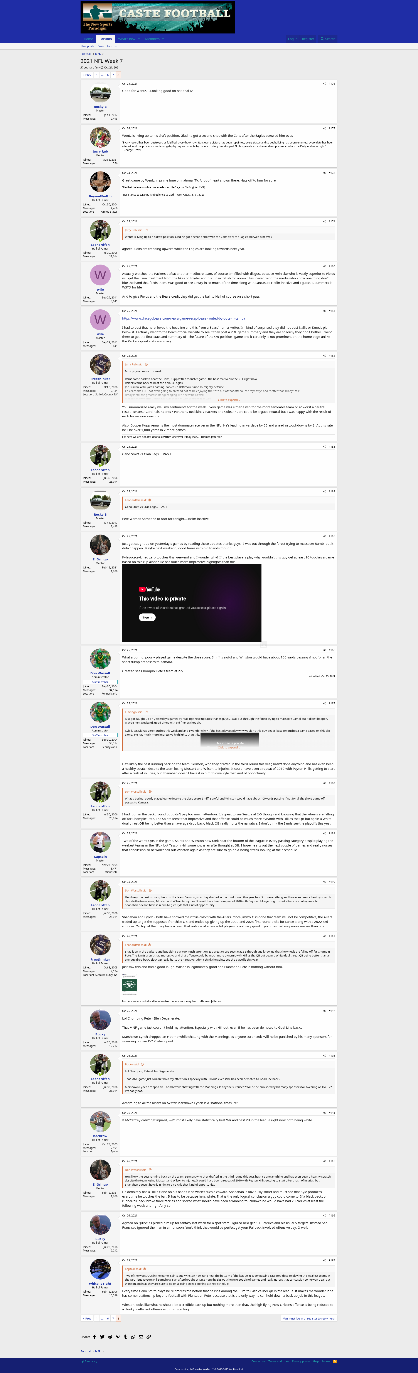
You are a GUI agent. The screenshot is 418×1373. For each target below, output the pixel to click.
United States (109, 211)
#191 (332, 936)
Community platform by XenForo (209, 1369)
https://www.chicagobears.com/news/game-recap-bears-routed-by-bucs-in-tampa (183, 318)
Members (152, 39)
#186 (332, 650)
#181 (332, 311)
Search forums (107, 46)
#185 (332, 536)
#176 (332, 83)
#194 (332, 1113)
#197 (332, 1260)
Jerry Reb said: (134, 230)
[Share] (324, 83)
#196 (332, 1215)
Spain (114, 1151)
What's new (126, 39)
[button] (139, 39)
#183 (332, 446)
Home (88, 39)
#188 (332, 783)
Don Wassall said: (136, 791)
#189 (332, 833)
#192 (332, 1011)
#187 (332, 703)
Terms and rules (278, 1361)
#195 (332, 1161)
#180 (332, 266)
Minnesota (111, 872)
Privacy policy (301, 1361)
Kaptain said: (133, 1269)
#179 (332, 221)
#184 (332, 491)
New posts (87, 46)
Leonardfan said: (136, 500)
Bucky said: (132, 1064)
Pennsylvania (110, 693)
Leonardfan (91, 67)
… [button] (102, 75)
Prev (88, 75)
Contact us (258, 1361)
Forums (105, 39)
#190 (332, 882)
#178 (332, 173)
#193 (332, 1056)
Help (316, 1361)
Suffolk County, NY (106, 394)
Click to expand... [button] (229, 400)
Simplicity (90, 1361)
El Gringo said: (134, 712)
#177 (332, 128)
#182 (332, 356)
